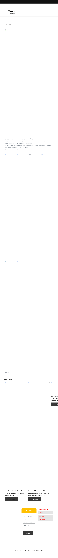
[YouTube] (29, 552)
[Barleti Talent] (12, 12)
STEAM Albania (42, 512)
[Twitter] (27, 552)
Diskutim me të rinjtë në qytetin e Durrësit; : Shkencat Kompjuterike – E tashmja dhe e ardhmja (15, 493)
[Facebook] (25, 552)
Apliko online (41, 516)
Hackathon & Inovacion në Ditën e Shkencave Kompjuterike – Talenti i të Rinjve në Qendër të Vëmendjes (38, 493)
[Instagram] (33, 552)
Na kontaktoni (42, 519)
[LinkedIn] (31, 552)
